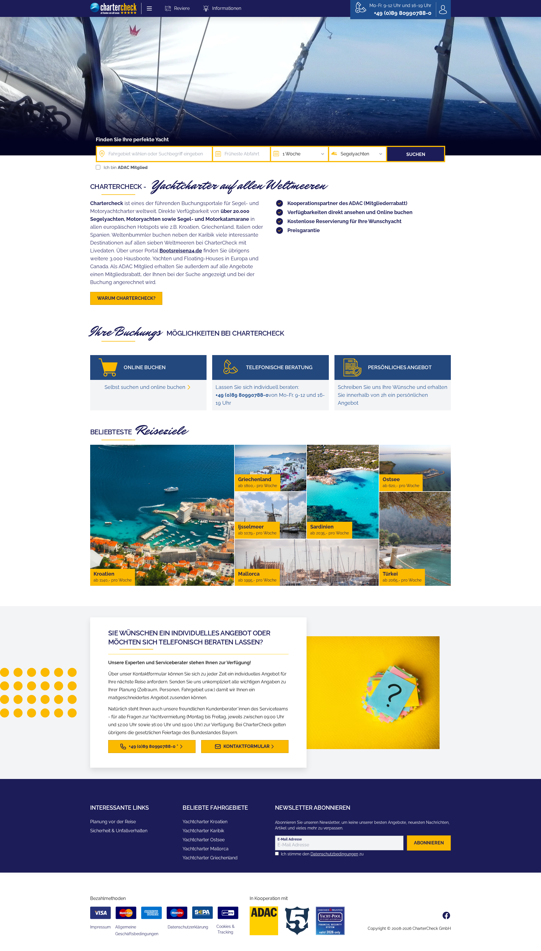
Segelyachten (355, 154)
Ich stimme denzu (322, 854)
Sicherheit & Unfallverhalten (118, 830)
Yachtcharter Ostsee (204, 839)
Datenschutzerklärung (188, 927)
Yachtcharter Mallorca (206, 848)
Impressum (100, 927)
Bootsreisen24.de (180, 251)
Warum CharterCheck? (126, 298)
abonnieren (429, 843)
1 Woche (291, 154)
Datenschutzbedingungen (334, 854)
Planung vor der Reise (113, 821)
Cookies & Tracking (225, 929)
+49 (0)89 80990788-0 (242, 395)
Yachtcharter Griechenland (210, 857)
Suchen (415, 154)
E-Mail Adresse (290, 839)
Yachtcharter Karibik (203, 830)
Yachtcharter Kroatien (205, 821)
